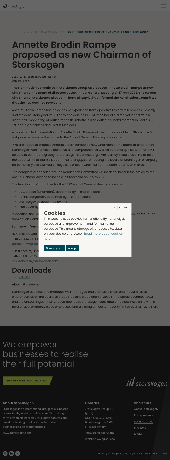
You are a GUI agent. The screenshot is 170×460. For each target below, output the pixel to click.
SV (115, 207)
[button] (54, 248)
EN (120, 207)
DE (125, 207)
